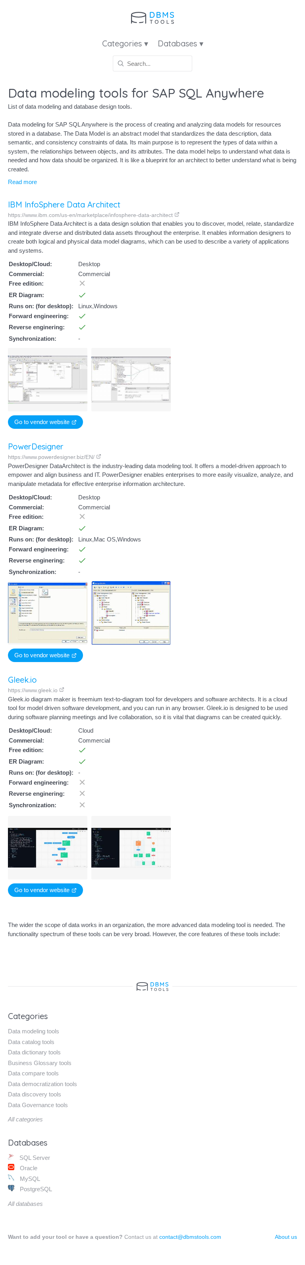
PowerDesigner (36, 446)
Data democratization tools (42, 1084)
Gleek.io (22, 680)
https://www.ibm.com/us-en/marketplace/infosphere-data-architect (91, 215)
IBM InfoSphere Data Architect (64, 204)
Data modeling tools (33, 1031)
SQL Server (34, 1157)
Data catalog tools (31, 1041)
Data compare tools (33, 1073)
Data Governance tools (38, 1105)
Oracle (27, 1168)
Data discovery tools (34, 1094)
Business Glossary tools (39, 1063)
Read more (22, 182)
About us (286, 1237)
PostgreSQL (35, 1189)
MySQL (29, 1178)
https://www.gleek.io (33, 690)
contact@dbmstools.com (190, 1237)
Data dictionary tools (34, 1052)
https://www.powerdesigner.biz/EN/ (52, 457)
